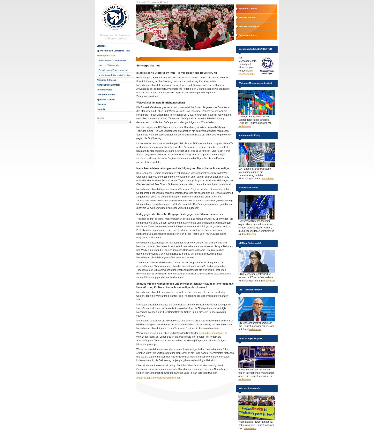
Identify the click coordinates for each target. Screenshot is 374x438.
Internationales (104, 89)
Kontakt (101, 109)
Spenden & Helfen (106, 99)
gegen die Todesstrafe (211, 333)
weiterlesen (244, 126)
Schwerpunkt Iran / (158, 2)
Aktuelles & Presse (106, 80)
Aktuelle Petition (247, 17)
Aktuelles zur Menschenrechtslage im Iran (158, 377)
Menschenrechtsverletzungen (113, 60)
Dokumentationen (106, 94)
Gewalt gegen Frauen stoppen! (113, 70)
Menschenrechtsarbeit (108, 85)
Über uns (101, 104)
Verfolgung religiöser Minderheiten (115, 75)
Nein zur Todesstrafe (109, 65)
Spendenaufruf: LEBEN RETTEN (113, 51)
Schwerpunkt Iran (106, 55)
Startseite (102, 46)
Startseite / (141, 2)
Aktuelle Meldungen (249, 26)
